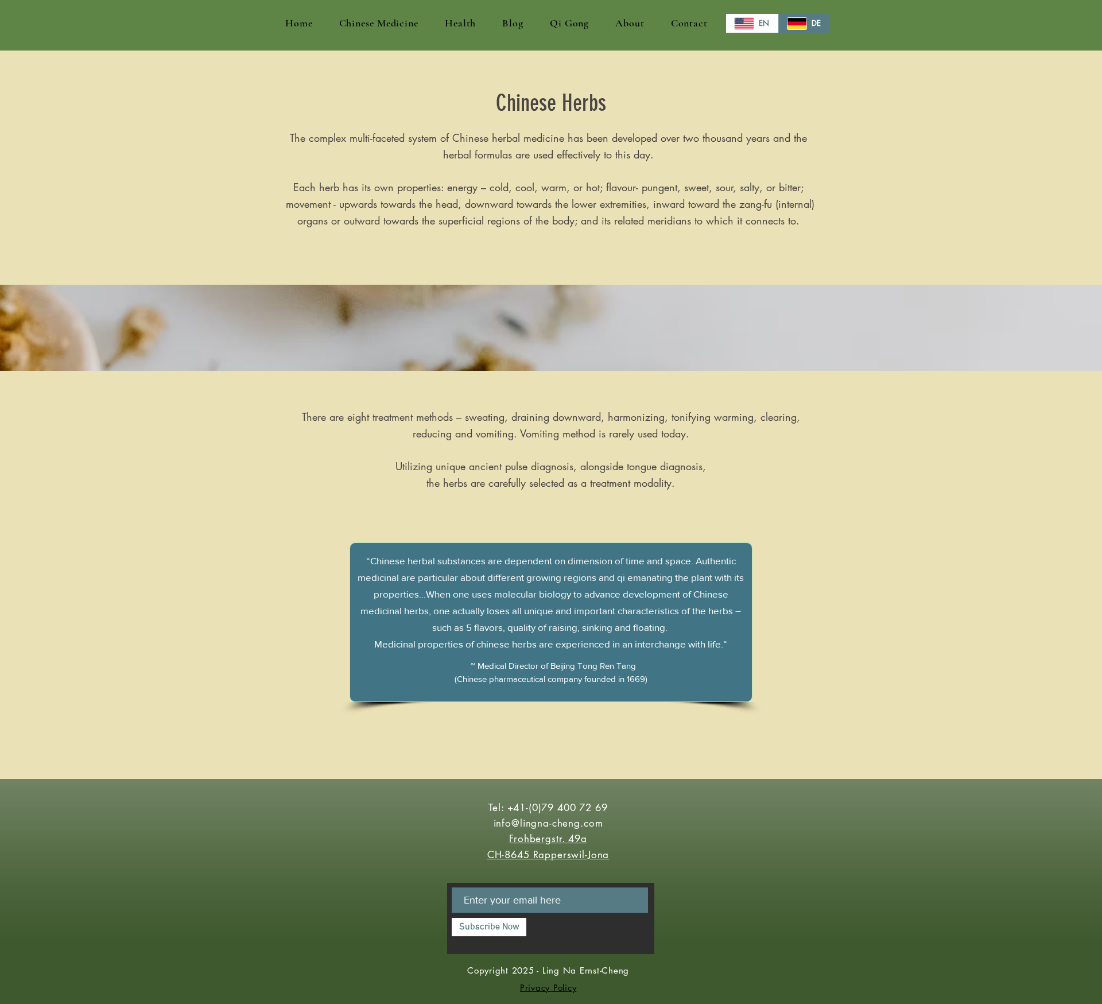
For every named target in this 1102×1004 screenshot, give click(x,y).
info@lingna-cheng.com (548, 823)
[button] (378, 23)
